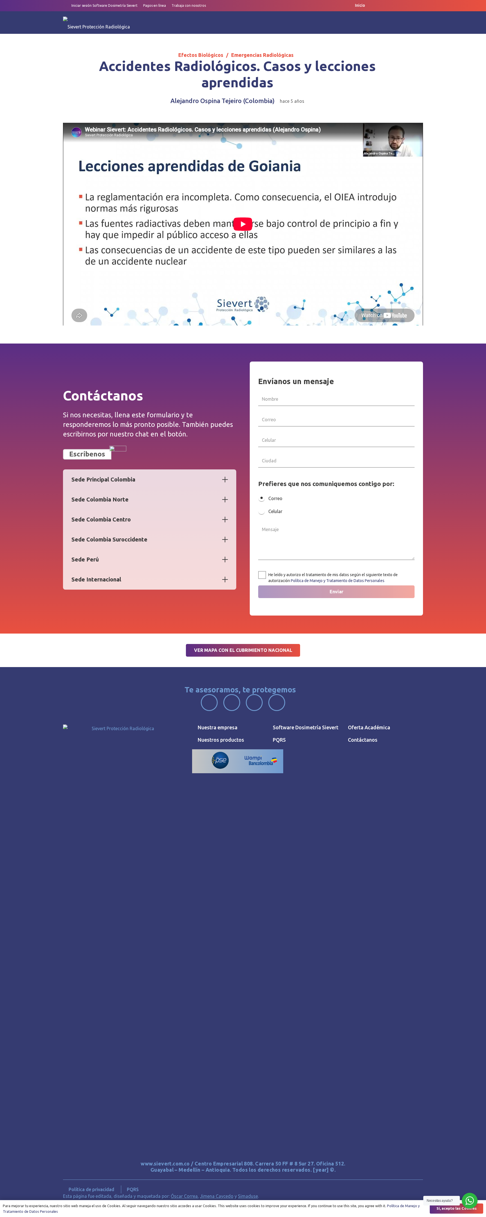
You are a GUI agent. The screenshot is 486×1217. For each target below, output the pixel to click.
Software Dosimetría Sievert (305, 727)
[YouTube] (398, 5)
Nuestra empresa (217, 727)
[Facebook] (376, 5)
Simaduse (248, 1196)
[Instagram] (387, 5)
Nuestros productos (221, 740)
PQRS (279, 740)
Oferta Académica (369, 727)
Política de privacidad (91, 1189)
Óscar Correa (184, 1196)
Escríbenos (87, 454)
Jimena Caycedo (216, 1196)
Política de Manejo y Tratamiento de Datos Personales (337, 580)
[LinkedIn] (409, 5)
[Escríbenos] (118, 454)
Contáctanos (362, 740)
